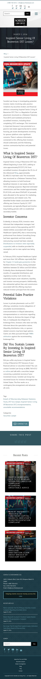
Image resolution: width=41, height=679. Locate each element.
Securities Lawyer (9, 416)
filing (16, 173)
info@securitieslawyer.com (26, 3)
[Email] (28, 7)
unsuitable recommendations (14, 407)
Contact (20, 671)
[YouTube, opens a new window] (21, 7)
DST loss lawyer (14, 402)
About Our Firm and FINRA (20, 659)
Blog (5, 54)
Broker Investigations (20, 664)
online (7, 371)
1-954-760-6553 (11, 586)
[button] (20, 424)
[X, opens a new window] (16, 7)
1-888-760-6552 (12, 3)
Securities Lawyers (20, 661)
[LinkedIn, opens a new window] (25, 7)
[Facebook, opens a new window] (12, 7)
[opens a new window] (15, 441)
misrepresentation (24, 404)
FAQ (21, 668)
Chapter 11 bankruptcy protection (18, 262)
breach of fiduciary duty (12, 399)
